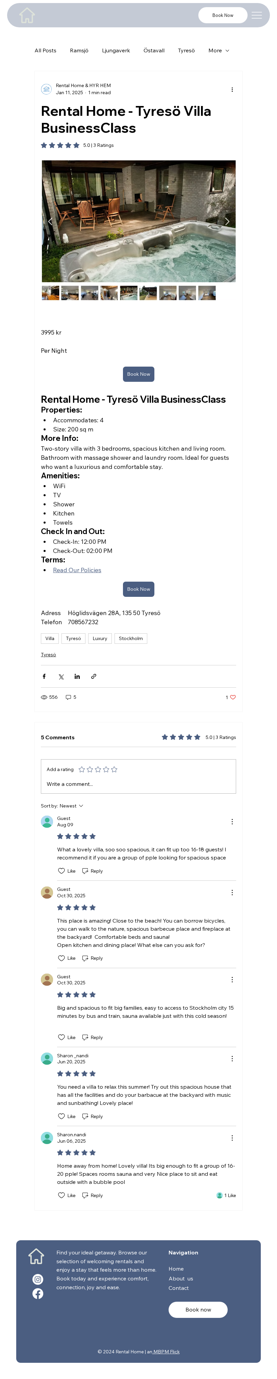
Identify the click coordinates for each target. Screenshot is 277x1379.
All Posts (45, 50)
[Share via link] (94, 676)
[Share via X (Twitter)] (60, 676)
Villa (49, 638)
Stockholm (131, 638)
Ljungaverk (116, 50)
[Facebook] (37, 1293)
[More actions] (232, 89)
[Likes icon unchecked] (61, 871)
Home (177, 1268)
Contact (179, 1287)
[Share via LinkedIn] (77, 676)
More (215, 50)
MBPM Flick (166, 1352)
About (177, 1278)
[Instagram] (37, 1279)
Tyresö (186, 50)
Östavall (154, 50)
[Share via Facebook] (44, 676)
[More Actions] (232, 822)
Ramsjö (79, 50)
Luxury (100, 638)
